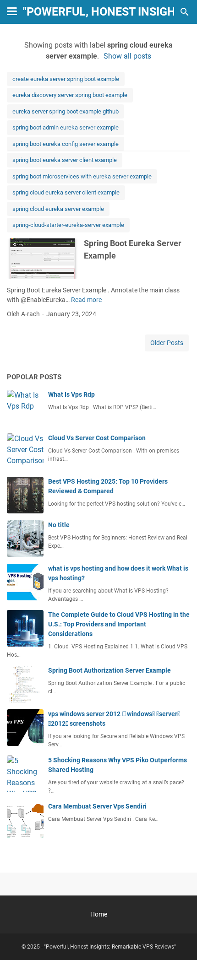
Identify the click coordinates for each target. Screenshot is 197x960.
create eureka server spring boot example (65, 79)
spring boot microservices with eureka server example (82, 176)
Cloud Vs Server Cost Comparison (97, 438)
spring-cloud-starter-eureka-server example (68, 224)
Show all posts (127, 56)
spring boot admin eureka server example (65, 127)
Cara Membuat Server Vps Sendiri (97, 806)
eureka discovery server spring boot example (69, 95)
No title (59, 525)
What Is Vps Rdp (71, 394)
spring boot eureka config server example (65, 143)
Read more (86, 299)
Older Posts (166, 342)
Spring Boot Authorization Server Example (109, 670)
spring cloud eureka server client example (66, 192)
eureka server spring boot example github (65, 111)
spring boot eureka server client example (64, 159)
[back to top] (179, 939)
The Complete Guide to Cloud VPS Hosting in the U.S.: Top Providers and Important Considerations (119, 624)
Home (98, 914)
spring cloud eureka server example (58, 208)
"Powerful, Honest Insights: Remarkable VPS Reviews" (110, 947)
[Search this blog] (184, 11)
